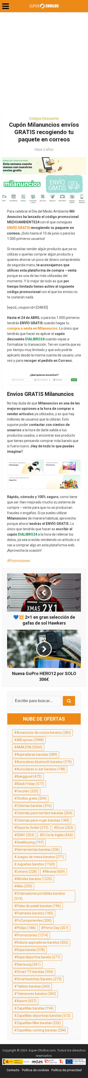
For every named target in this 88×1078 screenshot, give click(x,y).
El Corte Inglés (57, 835)
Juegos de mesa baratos (40, 857)
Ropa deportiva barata (38, 957)
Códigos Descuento (44, 118)
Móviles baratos (34, 879)
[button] (5, 6)
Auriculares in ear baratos (41, 769)
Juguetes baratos (36, 864)
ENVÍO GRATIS (18, 228)
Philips (26, 928)
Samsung (29, 964)
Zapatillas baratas (35, 1008)
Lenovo (27, 871)
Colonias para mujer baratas (43, 820)
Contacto (13, 1070)
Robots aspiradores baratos (42, 942)
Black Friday (30, 784)
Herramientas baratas (38, 850)
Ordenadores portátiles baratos (39, 896)
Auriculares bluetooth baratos (44, 762)
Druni (64, 828)
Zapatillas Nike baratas (39, 1023)
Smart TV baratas (35, 972)
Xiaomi (26, 1001)
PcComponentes (34, 920)
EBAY (25, 835)
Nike (24, 886)
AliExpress (30, 740)
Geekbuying (30, 842)
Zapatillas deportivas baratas (44, 1016)
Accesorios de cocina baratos (44, 733)
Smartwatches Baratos (39, 979)
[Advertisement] (44, 63)
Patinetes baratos (35, 913)
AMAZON (29, 747)
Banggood (29, 776)
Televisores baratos (36, 994)
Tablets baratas (33, 986)
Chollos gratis (31, 798)
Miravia (55, 871)
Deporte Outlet (32, 828)
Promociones (20, 561)
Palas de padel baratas (39, 906)
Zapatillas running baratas (41, 1030)
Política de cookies (35, 1070)
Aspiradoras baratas (37, 754)
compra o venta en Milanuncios (32, 328)
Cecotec (27, 791)
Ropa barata (31, 950)
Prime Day (56, 928)
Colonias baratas (34, 806)
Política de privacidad (66, 1070)
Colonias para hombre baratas (44, 813)
